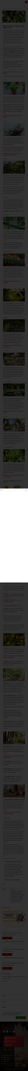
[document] (14, 535)
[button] (26, 490)
